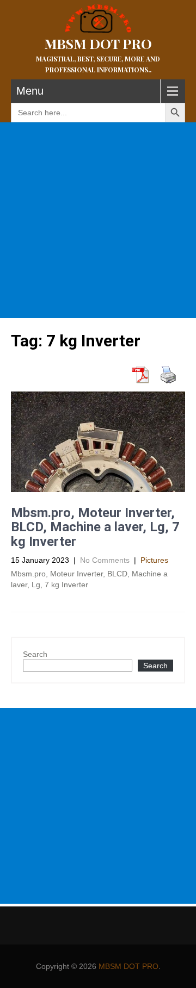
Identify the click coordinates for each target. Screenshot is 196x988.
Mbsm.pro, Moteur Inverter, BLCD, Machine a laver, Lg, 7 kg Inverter (95, 527)
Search (35, 654)
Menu (30, 91)
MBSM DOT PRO (128, 966)
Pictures (154, 560)
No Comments (105, 560)
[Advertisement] (98, 220)
